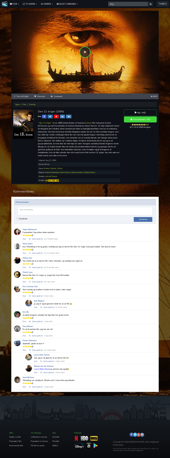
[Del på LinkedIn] (62, 116)
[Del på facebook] (44, 116)
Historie (53, 168)
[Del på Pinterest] (56, 116)
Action (60, 168)
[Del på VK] (68, 116)
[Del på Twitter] (50, 116)
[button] (14, 4)
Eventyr (32, 104)
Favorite (41, 96)
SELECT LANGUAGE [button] (67, 4)
